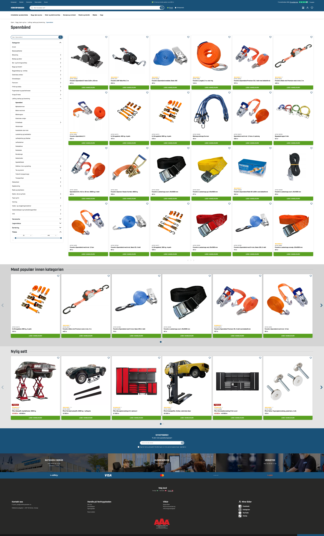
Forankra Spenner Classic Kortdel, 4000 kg (124, 192)
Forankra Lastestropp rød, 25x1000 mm (205, 247)
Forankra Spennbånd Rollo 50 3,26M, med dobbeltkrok (251, 192)
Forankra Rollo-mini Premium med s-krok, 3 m (289, 80)
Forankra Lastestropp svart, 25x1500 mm (288, 192)
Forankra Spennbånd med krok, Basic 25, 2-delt (126, 247)
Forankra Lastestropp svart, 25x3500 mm (165, 192)
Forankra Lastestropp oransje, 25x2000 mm (289, 247)
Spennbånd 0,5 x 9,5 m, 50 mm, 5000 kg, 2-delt (84, 192)
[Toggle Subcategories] (60, 42)
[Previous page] (188, 260)
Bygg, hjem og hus (21, 22)
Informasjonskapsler (169, 508)
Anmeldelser (91, 506)
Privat (171, 7)
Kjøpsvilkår (166, 504)
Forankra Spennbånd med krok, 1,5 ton (82, 247)
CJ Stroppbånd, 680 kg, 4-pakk (161, 136)
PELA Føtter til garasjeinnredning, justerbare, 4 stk (280, 411)
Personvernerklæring (169, 506)
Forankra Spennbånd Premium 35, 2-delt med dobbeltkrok (252, 80)
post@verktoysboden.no (24, 504)
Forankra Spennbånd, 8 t (77, 136)
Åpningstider (91, 508)
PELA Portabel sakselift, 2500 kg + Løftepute (77, 411)
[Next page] (194, 260)
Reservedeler (91, 512)
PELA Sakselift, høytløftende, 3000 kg (24, 411)
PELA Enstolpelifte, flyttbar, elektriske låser (177, 411)
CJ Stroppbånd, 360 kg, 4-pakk (161, 247)
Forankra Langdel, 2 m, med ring (203, 80)
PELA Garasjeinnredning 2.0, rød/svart (125, 411)
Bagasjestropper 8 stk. (282, 136)
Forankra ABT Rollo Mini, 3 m (120, 80)
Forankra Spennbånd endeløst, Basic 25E (164, 80)
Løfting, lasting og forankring (36, 22)
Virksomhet (180, 7)
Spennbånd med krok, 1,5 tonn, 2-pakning (247, 136)
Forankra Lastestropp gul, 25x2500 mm (205, 192)
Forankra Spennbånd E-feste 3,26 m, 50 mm (84, 80)
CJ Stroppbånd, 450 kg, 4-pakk (120, 136)
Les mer (182, 447)
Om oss (90, 504)
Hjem (12, 22)
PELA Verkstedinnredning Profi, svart (225, 411)
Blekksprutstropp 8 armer (201, 136)
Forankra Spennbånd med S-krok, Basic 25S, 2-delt (250, 247)
